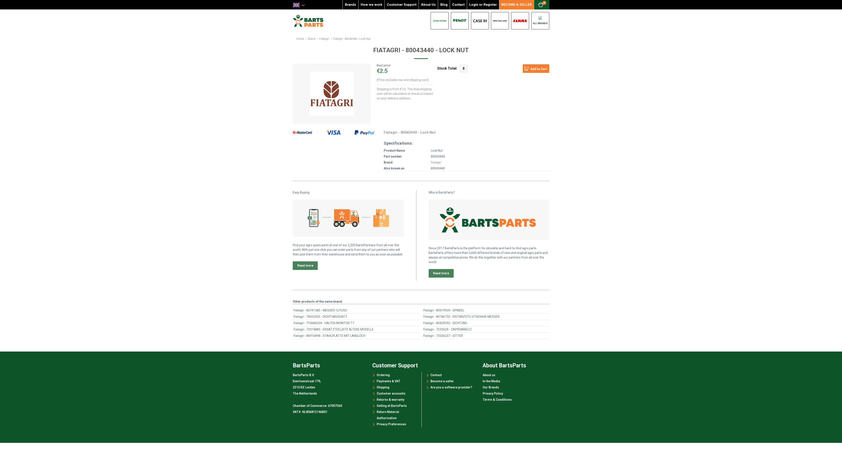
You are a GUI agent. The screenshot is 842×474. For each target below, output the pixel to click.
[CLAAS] (520, 20)
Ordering (383, 375)
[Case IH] (480, 20)
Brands (350, 5)
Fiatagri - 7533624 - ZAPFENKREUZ (447, 329)
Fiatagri (436, 162)
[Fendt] (460, 20)
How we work (371, 5)
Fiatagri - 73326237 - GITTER (443, 336)
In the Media (491, 381)
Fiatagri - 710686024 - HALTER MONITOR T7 (324, 323)
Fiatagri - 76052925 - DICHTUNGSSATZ (320, 316)
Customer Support (401, 5)
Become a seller (442, 381)
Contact (458, 5)
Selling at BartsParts (392, 406)
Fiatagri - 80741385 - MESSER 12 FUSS (320, 310)
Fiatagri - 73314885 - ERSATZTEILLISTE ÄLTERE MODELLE (334, 329)
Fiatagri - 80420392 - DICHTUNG (445, 323)
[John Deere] (439, 20)
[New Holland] (500, 20)
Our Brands (491, 387)
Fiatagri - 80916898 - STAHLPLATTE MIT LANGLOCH (329, 336)
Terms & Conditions (497, 399)
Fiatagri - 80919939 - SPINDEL (443, 310)
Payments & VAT (388, 381)
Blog (444, 5)
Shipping (383, 387)
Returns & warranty (390, 399)
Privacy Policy (493, 393)
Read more (305, 265)
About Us (428, 5)
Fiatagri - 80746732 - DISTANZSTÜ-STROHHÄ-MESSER (461, 316)
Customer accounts (391, 393)
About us (489, 375)
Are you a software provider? (451, 387)
